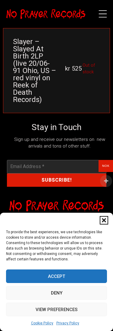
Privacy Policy (67, 323)
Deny (56, 293)
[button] (104, 220)
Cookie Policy (42, 323)
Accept (56, 276)
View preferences (56, 309)
